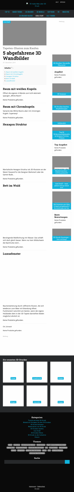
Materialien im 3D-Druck (37, 426)
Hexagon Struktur (12, 76)
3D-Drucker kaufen (25, 15)
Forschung (17, 445)
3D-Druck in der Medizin (28, 445)
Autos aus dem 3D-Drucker (37, 453)
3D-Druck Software (37, 424)
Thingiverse (21, 450)
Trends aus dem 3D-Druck (37, 420)
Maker (10, 445)
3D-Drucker (29, 12)
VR (58, 12)
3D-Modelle (40, 12)
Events (37, 437)
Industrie (65, 12)
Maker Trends (17, 12)
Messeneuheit (63, 447)
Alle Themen (51, 15)
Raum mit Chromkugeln (14, 74)
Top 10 (7, 12)
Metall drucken (41, 445)
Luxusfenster (10, 81)
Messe (44, 450)
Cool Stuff (39, 15)
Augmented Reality (21, 447)
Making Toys (10, 447)
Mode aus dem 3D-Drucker (33, 450)
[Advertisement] (61, 36)
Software (51, 12)
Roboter (13, 450)
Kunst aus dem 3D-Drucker (36, 447)
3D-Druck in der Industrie (37, 435)
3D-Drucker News (37, 433)
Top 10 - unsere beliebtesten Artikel (56, 445)
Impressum (62, 2)
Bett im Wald (10, 78)
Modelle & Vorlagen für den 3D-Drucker (37, 422)
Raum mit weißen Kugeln (15, 72)
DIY (46, 447)
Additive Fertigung (57, 450)
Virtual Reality (53, 447)
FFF (49, 450)
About (57, 2)
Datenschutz (41, 486)
